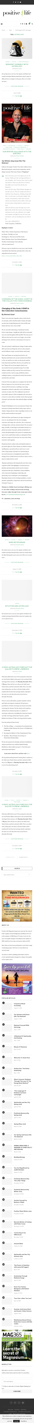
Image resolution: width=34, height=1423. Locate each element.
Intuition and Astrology (17, 606)
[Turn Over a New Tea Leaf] (7, 1301)
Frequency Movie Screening (19, 1004)
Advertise (23, 1409)
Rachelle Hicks (20, 544)
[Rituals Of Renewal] (7, 1049)
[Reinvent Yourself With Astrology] (7, 1028)
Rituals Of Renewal (20, 1047)
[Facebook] (13, 2)
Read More (24, 1421)
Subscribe (10, 1409)
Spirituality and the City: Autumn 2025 (22, 1255)
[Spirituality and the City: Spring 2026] (7, 1105)
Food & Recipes (11, 145)
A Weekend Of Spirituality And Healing (22, 1037)
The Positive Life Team (19, 1414)
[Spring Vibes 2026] (7, 1126)
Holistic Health (9, 147)
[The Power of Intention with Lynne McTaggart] (7, 1268)
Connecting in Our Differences (20, 1234)
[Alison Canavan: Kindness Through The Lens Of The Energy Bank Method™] (7, 1082)
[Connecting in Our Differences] (7, 1235)
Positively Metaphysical (24, 61)
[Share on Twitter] (17, 96)
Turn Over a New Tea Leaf (22, 1298)
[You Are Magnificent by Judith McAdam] (7, 1170)
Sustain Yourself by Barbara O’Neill (20, 1201)
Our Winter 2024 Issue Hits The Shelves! (17, 152)
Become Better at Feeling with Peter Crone (22, 1223)
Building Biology (19, 1157)
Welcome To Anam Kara (22, 1058)
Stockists (17, 1409)
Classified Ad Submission (10, 1411)
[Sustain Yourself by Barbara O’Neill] (7, 1203)
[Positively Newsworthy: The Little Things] (7, 1181)
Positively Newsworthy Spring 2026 (21, 1114)
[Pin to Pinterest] (18, 96)
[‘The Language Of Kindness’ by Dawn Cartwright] (7, 1093)
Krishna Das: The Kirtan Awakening (21, 1069)
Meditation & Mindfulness (20, 147)
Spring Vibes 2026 (20, 1124)
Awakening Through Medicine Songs (20, 1277)
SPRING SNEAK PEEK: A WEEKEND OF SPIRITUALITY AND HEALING (23, 1147)
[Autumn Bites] (7, 1246)
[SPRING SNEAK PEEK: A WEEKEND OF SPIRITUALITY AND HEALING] (7, 1148)
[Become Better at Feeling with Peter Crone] (7, 1224)
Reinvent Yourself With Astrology (17, 65)
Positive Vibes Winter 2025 (23, 1211)
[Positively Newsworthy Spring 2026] (7, 1115)
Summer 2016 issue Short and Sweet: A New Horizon (22, 1310)
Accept (16, 1421)
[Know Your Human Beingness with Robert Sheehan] (7, 1289)
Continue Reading (17, 86)
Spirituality (28, 149)
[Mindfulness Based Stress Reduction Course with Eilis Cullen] (7, 1322)
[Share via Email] (21, 96)
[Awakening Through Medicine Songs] (7, 1278)
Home (3, 30)
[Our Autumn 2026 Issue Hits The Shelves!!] (7, 1017)
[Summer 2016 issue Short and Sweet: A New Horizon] (7, 1311)
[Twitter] (15, 2)
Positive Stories (20, 149)
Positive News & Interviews (9, 149)
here (28, 753)
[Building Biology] (7, 1159)
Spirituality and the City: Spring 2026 (22, 1103)
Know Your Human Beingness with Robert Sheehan (21, 1288)
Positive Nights (17, 801)
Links (10, 1414)
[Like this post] (13, 96)
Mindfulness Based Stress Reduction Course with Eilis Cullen (23, 1322)
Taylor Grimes (20, 156)
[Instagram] (24, 23)
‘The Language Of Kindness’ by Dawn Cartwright (20, 1092)
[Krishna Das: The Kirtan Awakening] (7, 1071)
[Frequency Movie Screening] (7, 1006)
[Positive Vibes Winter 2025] (7, 1213)
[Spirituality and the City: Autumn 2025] (7, 1257)
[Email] (20, 2)
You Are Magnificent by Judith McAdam (21, 1169)
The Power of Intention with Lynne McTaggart (21, 1266)
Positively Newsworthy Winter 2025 (21, 1190)
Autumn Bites (18, 1243)
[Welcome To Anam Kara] (7, 1060)
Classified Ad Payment (24, 1411)
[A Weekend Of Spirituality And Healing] (7, 1038)
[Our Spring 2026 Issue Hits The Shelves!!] (7, 1137)
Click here (15, 948)
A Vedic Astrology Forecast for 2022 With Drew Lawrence (17, 668)
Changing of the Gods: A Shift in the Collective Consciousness (17, 300)
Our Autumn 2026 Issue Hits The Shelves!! (21, 1015)
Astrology (7, 61)
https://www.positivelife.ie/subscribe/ (12, 256)
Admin (20, 68)
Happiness (26, 145)
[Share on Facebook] (15, 96)
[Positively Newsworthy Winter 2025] (7, 1192)
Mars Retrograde (17, 542)
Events (4, 145)
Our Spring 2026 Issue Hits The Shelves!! (22, 1136)
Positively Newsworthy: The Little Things (21, 1179)
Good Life (14, 61)
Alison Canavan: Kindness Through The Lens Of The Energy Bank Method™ (22, 1081)
